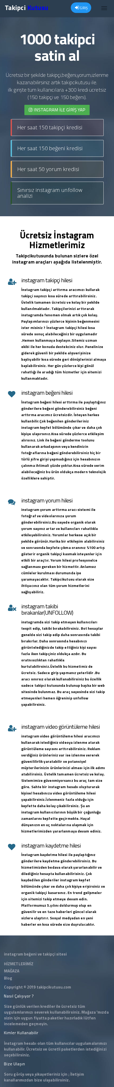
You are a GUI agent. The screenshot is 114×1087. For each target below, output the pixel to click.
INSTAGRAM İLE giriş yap (59, 109)
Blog (8, 978)
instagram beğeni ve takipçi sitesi (35, 954)
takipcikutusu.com (54, 987)
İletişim (77, 1074)
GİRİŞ (83, 8)
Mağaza (88, 1012)
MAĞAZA (12, 971)
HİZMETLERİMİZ (18, 964)
